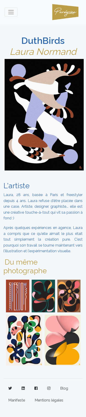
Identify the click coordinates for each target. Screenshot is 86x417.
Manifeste (16, 400)
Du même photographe (25, 266)
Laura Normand (43, 51)
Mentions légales (49, 400)
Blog (64, 388)
